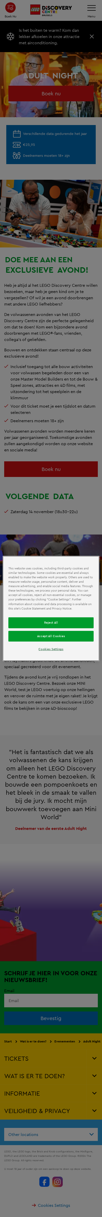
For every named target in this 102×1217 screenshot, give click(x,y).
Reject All (51, 622)
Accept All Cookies (51, 636)
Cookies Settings (50, 649)
